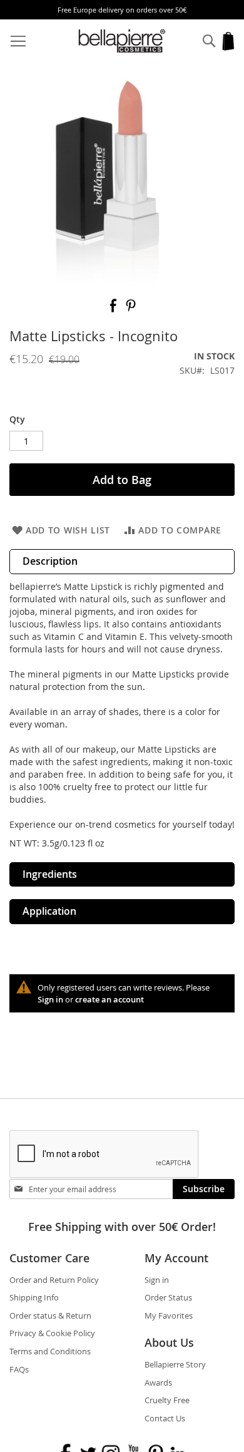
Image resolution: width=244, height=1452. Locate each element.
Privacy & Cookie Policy (52, 1333)
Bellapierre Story (175, 1364)
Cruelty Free (167, 1400)
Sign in (50, 999)
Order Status (168, 1297)
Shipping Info (34, 1297)
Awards (158, 1382)
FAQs (19, 1369)
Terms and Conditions (50, 1351)
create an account (109, 999)
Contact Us (165, 1418)
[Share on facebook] (114, 310)
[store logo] (122, 41)
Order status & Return (50, 1315)
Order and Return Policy (54, 1279)
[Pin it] (130, 310)
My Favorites (169, 1315)
